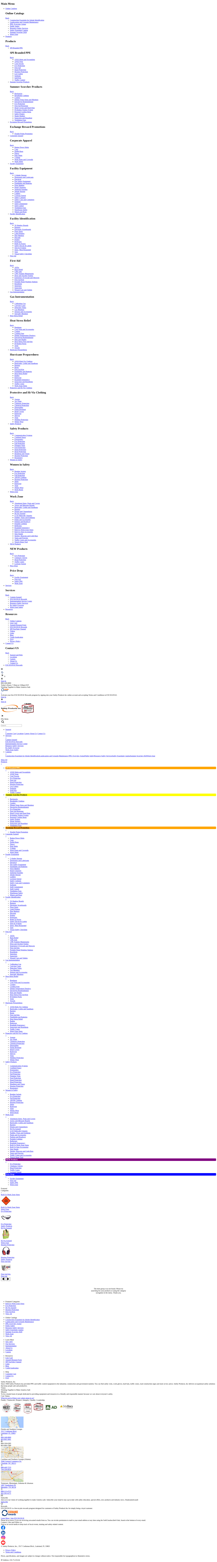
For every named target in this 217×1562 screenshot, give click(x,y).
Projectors (18, 242)
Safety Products (15, 424)
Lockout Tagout (20, 196)
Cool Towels (19, 64)
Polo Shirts (18, 155)
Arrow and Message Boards (24, 505)
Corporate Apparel (16, 136)
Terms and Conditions (13, 1552)
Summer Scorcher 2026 (18, 32)
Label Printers (19, 233)
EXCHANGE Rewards (18, 599)
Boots (16, 367)
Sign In (3, 697)
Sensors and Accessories (23, 312)
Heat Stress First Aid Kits (23, 342)
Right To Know (20, 244)
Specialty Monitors (21, 314)
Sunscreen (18, 288)
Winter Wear (18, 422)
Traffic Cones (19, 384)
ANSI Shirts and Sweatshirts (24, 60)
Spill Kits (17, 78)
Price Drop (14, 566)
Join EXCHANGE (17, 1518)
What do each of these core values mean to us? (17, 1398)
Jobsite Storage (19, 191)
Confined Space (20, 437)
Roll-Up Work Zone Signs (23, 530)
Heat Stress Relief (16, 316)
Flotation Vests (19, 445)
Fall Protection (19, 443)
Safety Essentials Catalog (19, 30)
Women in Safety (16, 460)
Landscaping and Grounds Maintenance (24, 22)
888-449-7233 (6, 1467)
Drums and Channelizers (23, 511)
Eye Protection (19, 66)
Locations (13, 657)
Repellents (18, 284)
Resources (9, 609)
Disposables (18, 407)
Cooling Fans (19, 333)
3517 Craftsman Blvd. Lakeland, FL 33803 (9, 1432)
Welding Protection (21, 420)
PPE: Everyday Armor (18, 24)
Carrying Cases (19, 306)
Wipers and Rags (20, 212)
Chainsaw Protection (21, 403)
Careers (12, 659)
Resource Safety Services (19, 28)
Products (8, 36)
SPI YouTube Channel (18, 629)
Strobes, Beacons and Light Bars (26, 536)
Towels (17, 348)
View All (8, 1314)
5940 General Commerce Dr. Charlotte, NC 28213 (11, 1462)
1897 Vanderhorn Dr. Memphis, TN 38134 (8, 1486)
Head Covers (19, 411)
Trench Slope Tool (21, 542)
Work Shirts (18, 162)
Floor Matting (19, 185)
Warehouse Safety (20, 210)
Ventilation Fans (20, 120)
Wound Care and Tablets (23, 290)
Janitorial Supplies (20, 189)
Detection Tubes (20, 308)
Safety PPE (18, 581)
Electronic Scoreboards (22, 229)
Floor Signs (18, 231)
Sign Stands (18, 534)
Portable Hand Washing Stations (26, 282)
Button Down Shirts (21, 147)
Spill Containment (20, 204)
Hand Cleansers (20, 187)
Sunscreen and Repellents (23, 382)
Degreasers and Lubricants (23, 177)
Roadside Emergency (22, 380)
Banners (17, 227)
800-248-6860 (6, 1437)
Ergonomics (18, 439)
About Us (13, 661)
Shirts (16, 482)
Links (12, 633)
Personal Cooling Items (22, 112)
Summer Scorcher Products (19, 82)
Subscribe (4, 1502)
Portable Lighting (20, 524)
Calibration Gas (20, 304)
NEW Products (15, 544)
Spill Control (19, 206)
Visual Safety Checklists (23, 254)
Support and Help (16, 655)
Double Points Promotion (23, 134)
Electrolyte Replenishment (23, 102)
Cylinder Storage (20, 175)
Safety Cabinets (20, 198)
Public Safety (14, 26)
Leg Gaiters (18, 74)
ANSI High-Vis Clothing (23, 361)
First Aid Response (21, 106)
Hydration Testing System (23, 110)
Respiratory (18, 458)
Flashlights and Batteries (23, 183)
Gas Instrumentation (17, 292)
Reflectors (18, 526)
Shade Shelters (19, 116)
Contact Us (9, 643)
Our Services (10, 1344)
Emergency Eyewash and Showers (26, 278)
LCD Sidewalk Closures (23, 516)
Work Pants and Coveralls (23, 160)
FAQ (12, 639)
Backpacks (18, 94)
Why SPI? (9, 1342)
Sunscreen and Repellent (23, 118)
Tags (16, 252)
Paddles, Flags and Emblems (24, 518)
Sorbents (17, 76)
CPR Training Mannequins (24, 274)
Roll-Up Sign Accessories (23, 532)
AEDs (16, 267)
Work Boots (18, 490)
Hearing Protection (21, 72)
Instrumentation (11, 1346)
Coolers (17, 98)
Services (8, 585)
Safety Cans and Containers (24, 200)
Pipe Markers (19, 236)
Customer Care (10, 734)
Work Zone (14, 34)
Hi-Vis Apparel (19, 513)
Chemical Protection (21, 405)
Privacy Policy (15, 641)
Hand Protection (20, 70)
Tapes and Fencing (21, 538)
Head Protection (20, 452)
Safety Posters (19, 114)
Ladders (17, 194)
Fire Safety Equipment (22, 181)
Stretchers (17, 286)
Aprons (17, 399)
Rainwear (17, 378)
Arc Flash (17, 401)
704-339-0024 (6, 1469)
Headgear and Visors (21, 454)
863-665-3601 (6, 1439)
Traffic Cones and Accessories (25, 540)
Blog (11, 635)
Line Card (13, 623)
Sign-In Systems (20, 248)
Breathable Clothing (21, 96)
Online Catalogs (11, 8)
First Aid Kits (19, 280)
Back (7, 18)
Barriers (17, 365)
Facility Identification (17, 214)
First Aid (17, 68)
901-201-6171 (6, 1493)
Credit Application (16, 637)
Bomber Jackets (20, 471)
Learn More (5, 1518)
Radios (16, 376)
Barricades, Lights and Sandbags (26, 363)
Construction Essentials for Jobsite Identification (27, 20)
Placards (17, 238)
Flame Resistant (20, 409)
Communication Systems (23, 435)
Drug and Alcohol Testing (23, 276)
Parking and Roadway (22, 522)
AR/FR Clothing (20, 477)
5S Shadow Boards (21, 225)
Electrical (17, 179)
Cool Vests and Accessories (24, 329)
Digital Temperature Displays (24, 335)
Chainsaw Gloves (20, 558)
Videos (12, 631)
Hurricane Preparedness (18, 350)
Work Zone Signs (20, 386)
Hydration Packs (20, 344)
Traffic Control (19, 80)
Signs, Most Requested (22, 250)
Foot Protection (19, 448)
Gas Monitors (19, 310)
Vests (16, 418)
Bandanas (17, 327)
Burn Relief (18, 270)
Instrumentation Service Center (21, 601)
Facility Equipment (17, 164)
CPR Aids (18, 272)
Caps (16, 149)
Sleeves (17, 416)
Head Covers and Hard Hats (24, 108)
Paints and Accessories (22, 520)
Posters (17, 240)
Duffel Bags (18, 151)
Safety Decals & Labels (22, 246)
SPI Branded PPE (16, 48)
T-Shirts (17, 157)
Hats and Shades (20, 340)
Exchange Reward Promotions (21, 122)
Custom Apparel (16, 597)
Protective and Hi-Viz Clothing (21, 388)
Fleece (16, 153)
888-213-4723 (6, 1491)
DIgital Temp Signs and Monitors (26, 100)
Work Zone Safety (16, 607)
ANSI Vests (18, 62)
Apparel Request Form (18, 625)
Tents (16, 346)
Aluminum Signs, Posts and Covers (27, 503)
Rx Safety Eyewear (17, 605)
